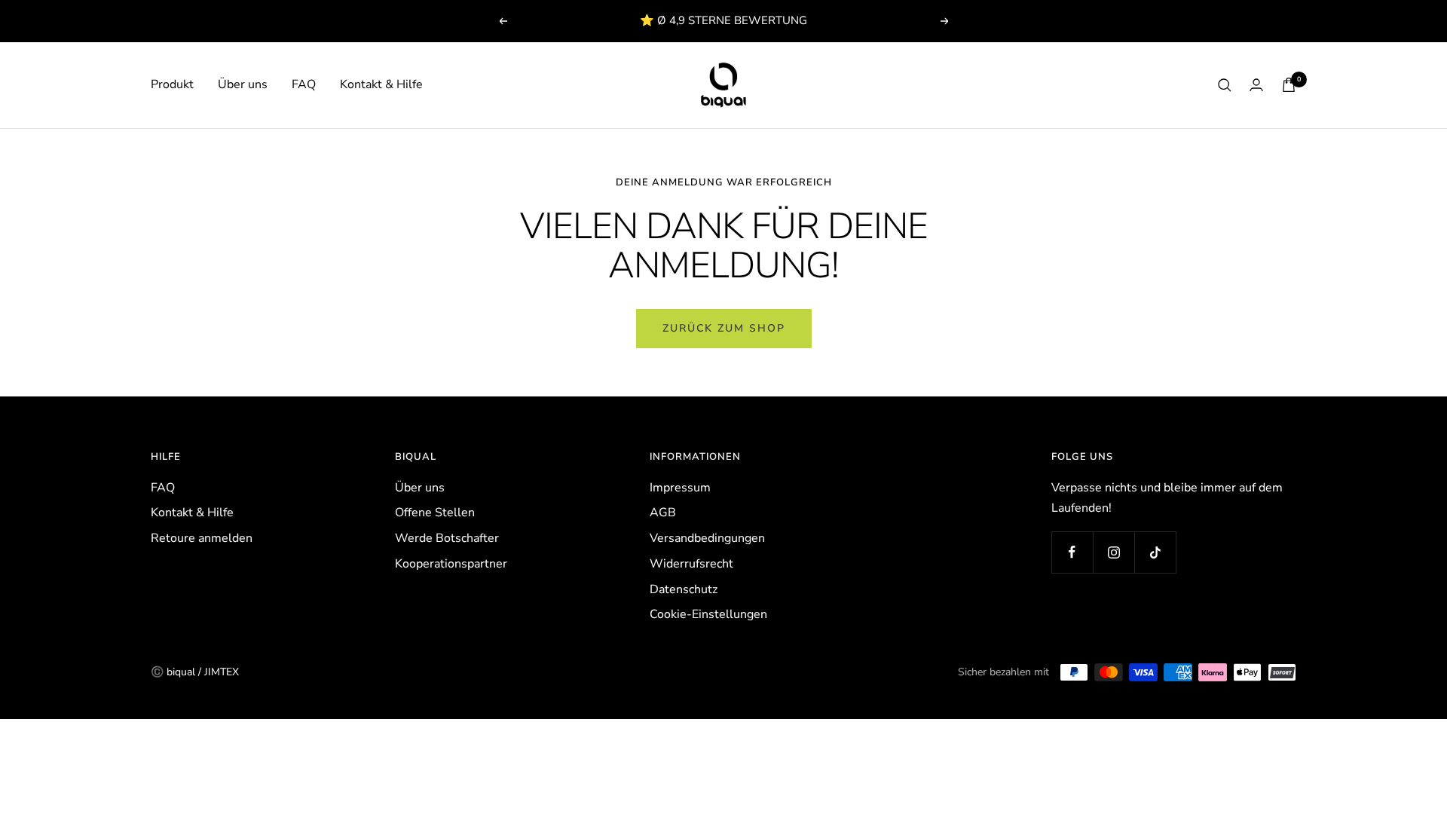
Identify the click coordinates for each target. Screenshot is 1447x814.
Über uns (243, 84)
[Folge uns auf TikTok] (1155, 552)
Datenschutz (683, 589)
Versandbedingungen (707, 538)
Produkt (172, 84)
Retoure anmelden (201, 538)
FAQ (304, 84)
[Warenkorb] (1288, 85)
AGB (663, 512)
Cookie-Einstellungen (708, 614)
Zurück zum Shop (723, 328)
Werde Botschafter (447, 538)
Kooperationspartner (451, 563)
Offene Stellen (435, 512)
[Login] (1256, 84)
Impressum (680, 487)
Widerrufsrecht (691, 563)
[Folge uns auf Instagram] (1113, 552)
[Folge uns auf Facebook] (1072, 552)
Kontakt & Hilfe (381, 84)
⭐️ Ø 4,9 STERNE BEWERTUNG (723, 20)
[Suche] (1224, 85)
